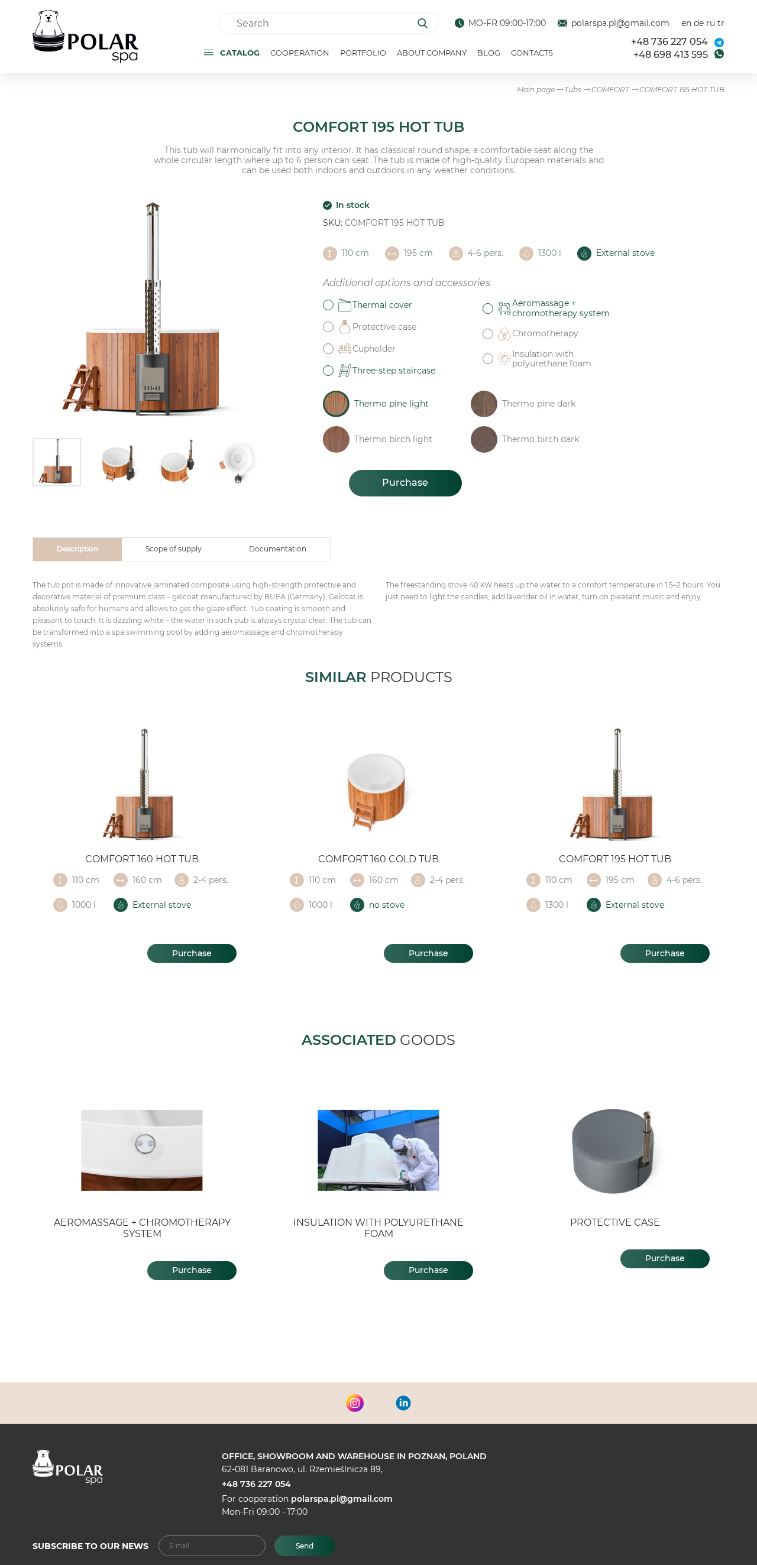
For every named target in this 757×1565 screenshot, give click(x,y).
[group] (148, 313)
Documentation (277, 548)
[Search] (427, 23)
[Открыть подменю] (208, 52)
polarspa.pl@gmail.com (620, 23)
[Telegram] (719, 42)
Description (77, 548)
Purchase (405, 482)
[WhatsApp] (719, 54)
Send (304, 1545)
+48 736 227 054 (669, 41)
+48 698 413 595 (670, 54)
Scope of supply (173, 548)
